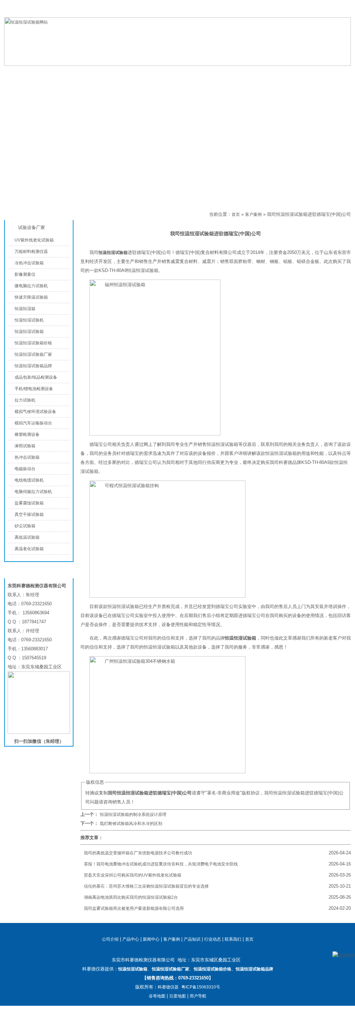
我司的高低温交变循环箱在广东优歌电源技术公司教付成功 (138, 853)
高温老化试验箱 (29, 548)
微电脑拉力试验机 (31, 285)
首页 (236, 214)
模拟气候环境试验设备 (35, 411)
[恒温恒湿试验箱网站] (177, 64)
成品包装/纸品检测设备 (36, 377)
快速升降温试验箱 (31, 297)
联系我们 (342, 11)
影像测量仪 (25, 274)
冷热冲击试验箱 (29, 263)
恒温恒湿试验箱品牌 (33, 365)
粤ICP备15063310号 (200, 987)
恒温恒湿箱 (25, 308)
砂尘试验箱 (25, 525)
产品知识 (253, 73)
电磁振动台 (25, 468)
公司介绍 (143, 73)
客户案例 (104, 214)
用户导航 (198, 996)
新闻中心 (151, 939)
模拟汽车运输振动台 (33, 423)
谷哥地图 (157, 996)
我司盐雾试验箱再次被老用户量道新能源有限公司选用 (134, 908)
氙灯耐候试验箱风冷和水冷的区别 (131, 823)
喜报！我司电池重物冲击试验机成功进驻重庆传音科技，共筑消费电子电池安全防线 (161, 864)
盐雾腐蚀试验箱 (29, 503)
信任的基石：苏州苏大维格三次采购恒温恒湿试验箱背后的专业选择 (146, 886)
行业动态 (212, 939)
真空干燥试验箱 (29, 514)
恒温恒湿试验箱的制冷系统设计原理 (133, 814)
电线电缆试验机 (29, 480)
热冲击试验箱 (27, 457)
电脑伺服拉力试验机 (33, 491)
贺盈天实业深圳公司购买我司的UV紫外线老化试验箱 (132, 875)
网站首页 (32, 73)
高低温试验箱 (27, 537)
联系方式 (309, 73)
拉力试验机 (25, 400)
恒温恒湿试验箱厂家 (33, 354)
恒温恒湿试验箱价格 (33, 343)
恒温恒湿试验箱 (315, 11)
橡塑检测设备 (27, 434)
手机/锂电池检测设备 (34, 388)
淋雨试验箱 (25, 445)
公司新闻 (198, 73)
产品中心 (87, 73)
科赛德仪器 (168, 987)
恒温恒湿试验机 (29, 320)
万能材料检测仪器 (31, 251)
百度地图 (177, 996)
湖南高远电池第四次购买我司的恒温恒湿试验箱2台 (131, 897)
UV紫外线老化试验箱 (34, 240)
